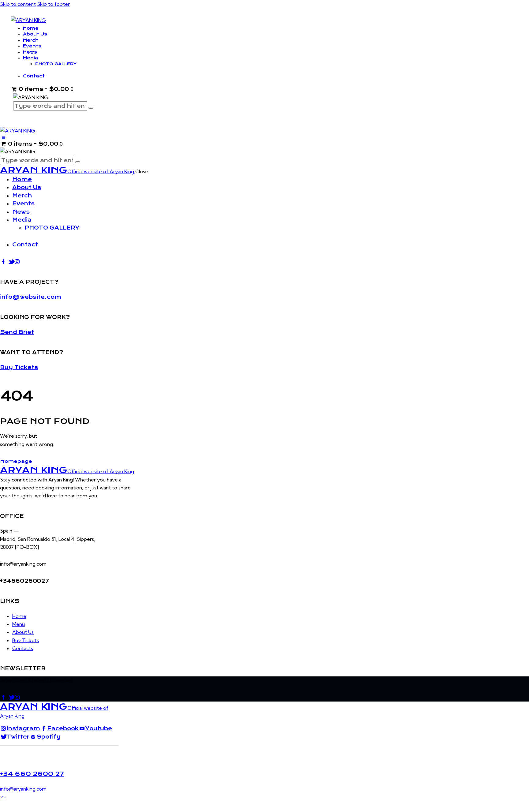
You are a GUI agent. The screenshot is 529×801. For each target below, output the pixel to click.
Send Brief (17, 332)
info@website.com (30, 297)
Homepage (16, 461)
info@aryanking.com (23, 789)
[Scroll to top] (3, 797)
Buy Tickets (19, 367)
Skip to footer (53, 4)
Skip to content (18, 4)
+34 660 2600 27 (32, 773)
